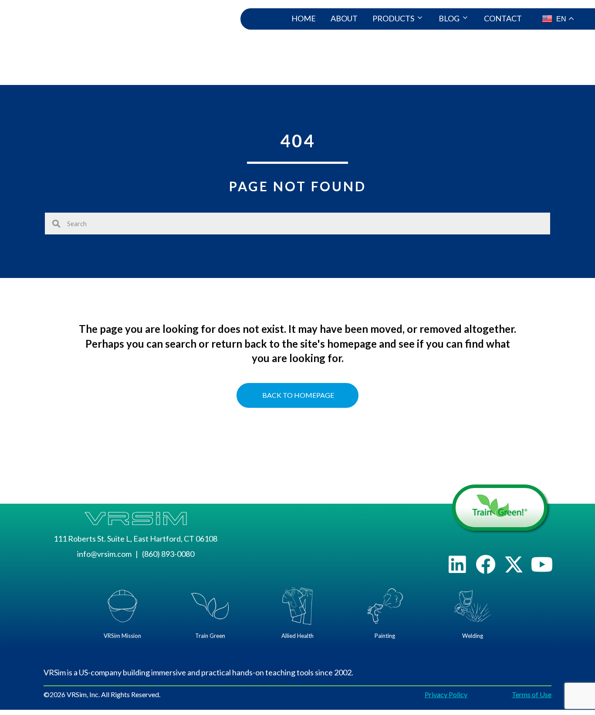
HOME (303, 18)
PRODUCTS (393, 18)
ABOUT (344, 18)
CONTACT (503, 18)
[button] (457, 564)
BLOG (449, 18)
